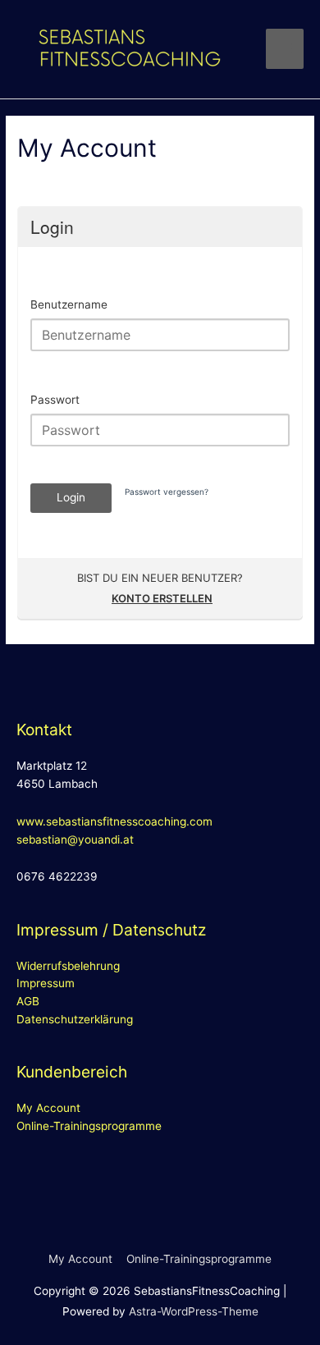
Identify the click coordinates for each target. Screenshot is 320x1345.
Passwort (55, 399)
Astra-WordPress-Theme (193, 1311)
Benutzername (68, 304)
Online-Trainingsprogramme (89, 1125)
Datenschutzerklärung (74, 1019)
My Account (48, 1107)
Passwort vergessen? (166, 491)
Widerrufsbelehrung (68, 965)
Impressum (45, 983)
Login (71, 497)
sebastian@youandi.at (75, 839)
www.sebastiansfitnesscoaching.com (114, 821)
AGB (27, 1001)
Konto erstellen (162, 598)
